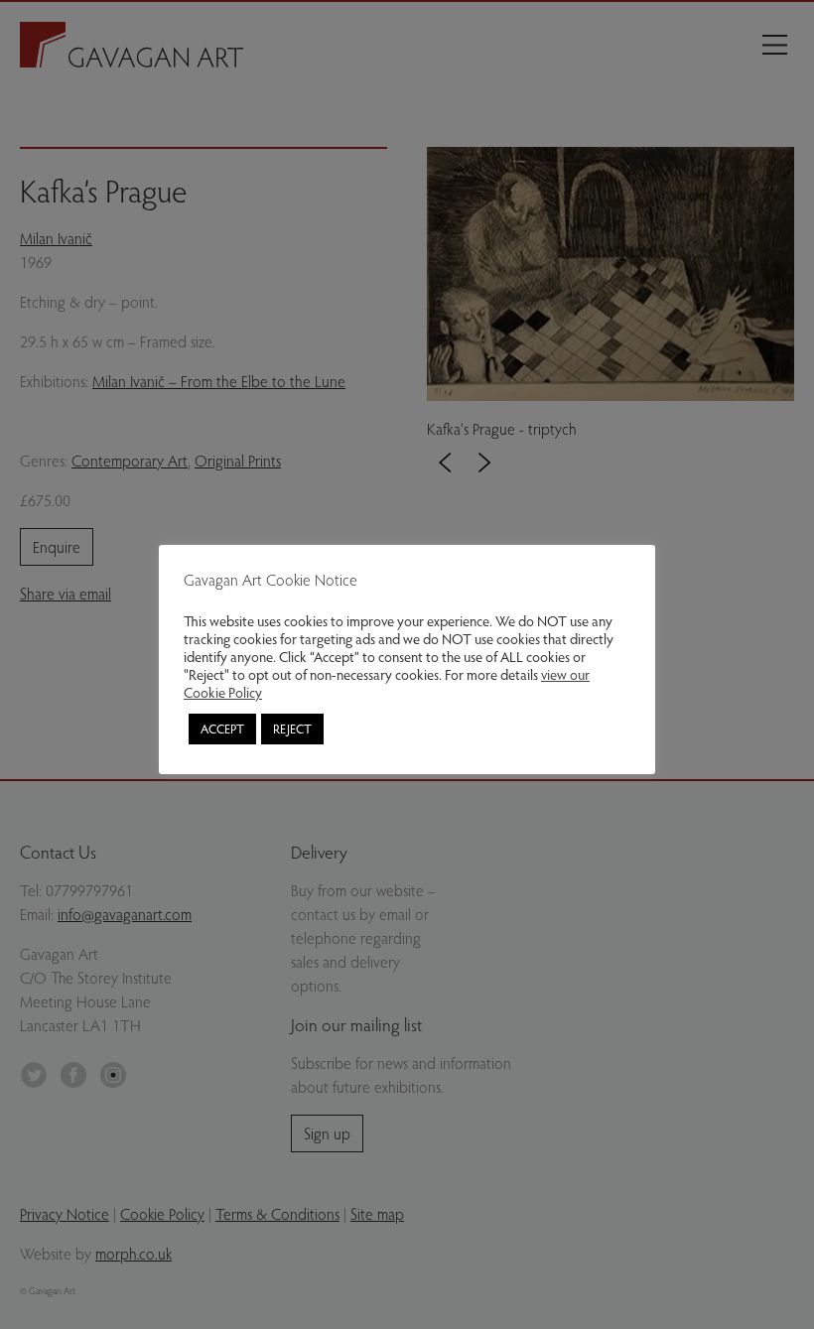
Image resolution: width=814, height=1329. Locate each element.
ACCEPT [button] (222, 728)
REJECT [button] (292, 728)
